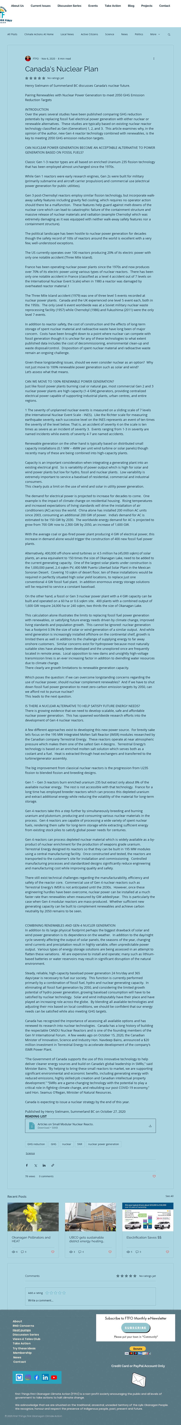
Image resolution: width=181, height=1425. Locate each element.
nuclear (66, 1144)
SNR (79, 1144)
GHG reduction (36, 1144)
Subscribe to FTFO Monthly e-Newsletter (136, 1318)
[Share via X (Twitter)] (35, 1165)
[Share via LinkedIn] (44, 1165)
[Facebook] (36, 1377)
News (124, 34)
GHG (53, 1144)
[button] (169, 34)
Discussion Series (26, 1335)
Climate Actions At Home (39, 34)
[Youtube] (54, 1377)
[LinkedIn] (45, 1377)
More (153, 34)
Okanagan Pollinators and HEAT (31, 1239)
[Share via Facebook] (26, 1165)
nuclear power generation (103, 1144)
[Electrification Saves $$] (147, 1217)
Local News (67, 34)
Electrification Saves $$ (144, 1237)
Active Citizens (89, 34)
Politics (139, 34)
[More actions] (154, 58)
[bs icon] (19, 1377)
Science (109, 34)
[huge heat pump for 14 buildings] (90, 1217)
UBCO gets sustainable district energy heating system (86, 1239)
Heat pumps (22, 1330)
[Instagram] (28, 1377)
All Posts (12, 34)
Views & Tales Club (26, 1339)
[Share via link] (52, 1165)
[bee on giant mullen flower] (33, 1217)
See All (170, 1196)
